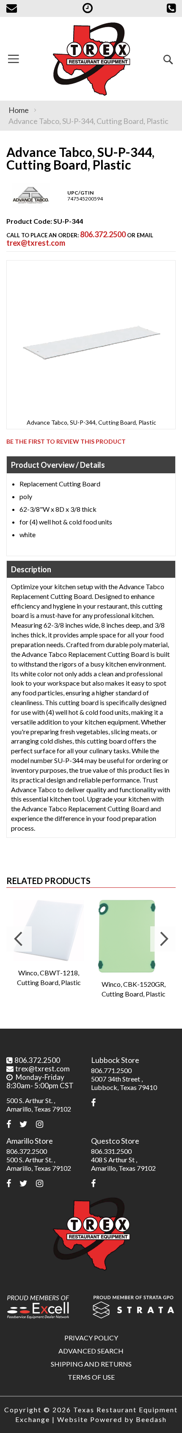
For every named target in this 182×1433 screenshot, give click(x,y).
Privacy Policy (91, 1338)
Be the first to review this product (66, 441)
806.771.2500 (111, 1070)
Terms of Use (91, 1377)
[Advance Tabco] (31, 206)
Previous (19, 939)
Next (163, 939)
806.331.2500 (111, 1151)
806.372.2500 (103, 234)
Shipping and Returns (91, 1364)
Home (18, 110)
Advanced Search (91, 1351)
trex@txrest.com (35, 242)
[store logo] (91, 58)
